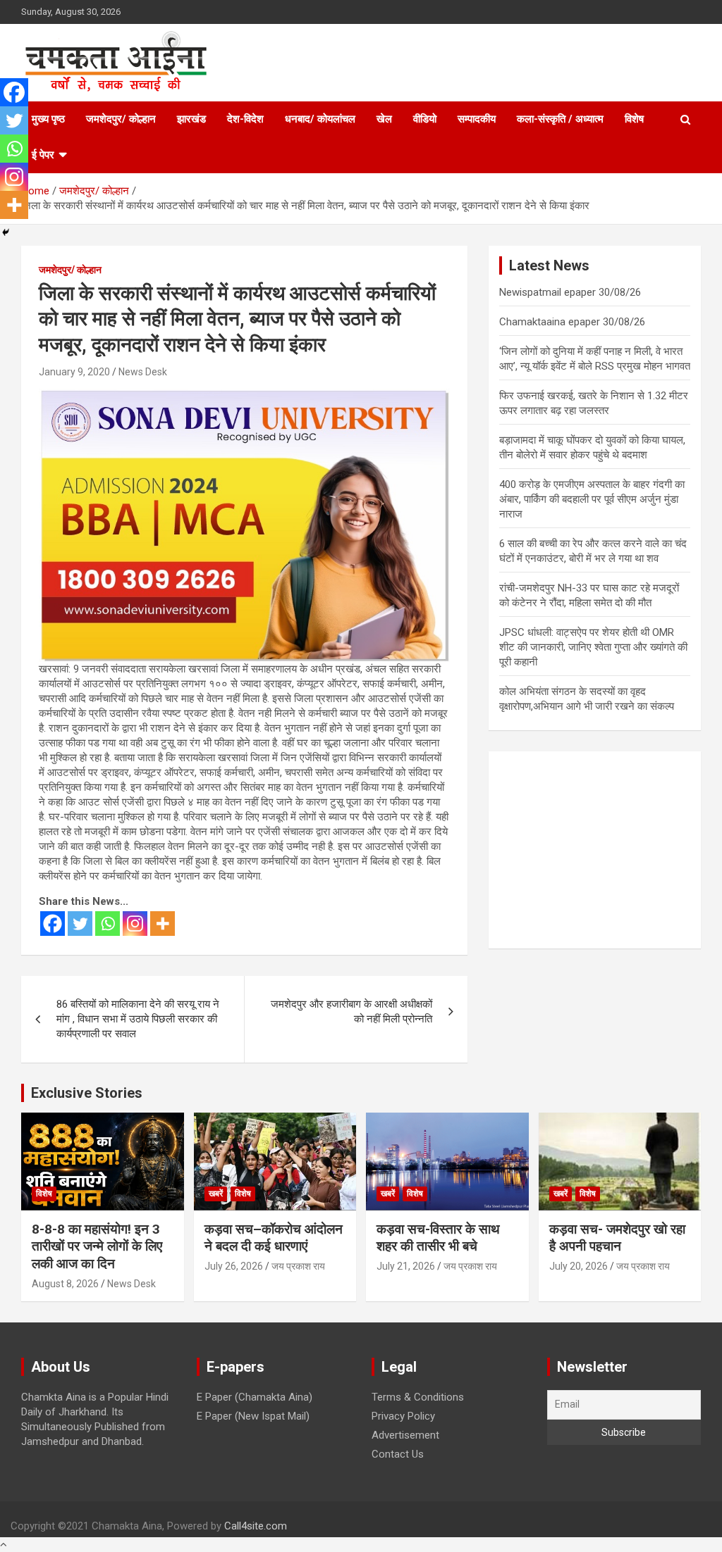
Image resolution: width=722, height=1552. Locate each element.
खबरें (216, 1194)
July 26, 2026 (233, 1266)
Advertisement (405, 1435)
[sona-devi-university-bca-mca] (244, 395)
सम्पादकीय (477, 119)
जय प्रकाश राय (298, 1266)
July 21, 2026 (406, 1266)
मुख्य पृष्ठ (48, 119)
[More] (162, 923)
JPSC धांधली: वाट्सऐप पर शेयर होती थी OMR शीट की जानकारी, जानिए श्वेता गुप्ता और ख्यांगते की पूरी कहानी (593, 647)
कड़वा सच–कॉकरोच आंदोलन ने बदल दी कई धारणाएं (273, 1238)
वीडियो (424, 119)
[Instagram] (135, 923)
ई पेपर (43, 155)
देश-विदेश (245, 119)
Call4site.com (255, 1526)
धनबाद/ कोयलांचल (320, 119)
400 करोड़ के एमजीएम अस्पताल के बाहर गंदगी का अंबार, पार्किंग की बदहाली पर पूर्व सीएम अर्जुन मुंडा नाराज (592, 499)
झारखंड (191, 119)
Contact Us (398, 1454)
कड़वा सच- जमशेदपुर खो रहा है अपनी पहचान (617, 1238)
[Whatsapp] (107, 923)
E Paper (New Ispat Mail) (253, 1416)
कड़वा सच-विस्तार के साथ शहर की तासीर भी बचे (438, 1238)
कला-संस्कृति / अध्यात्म (560, 119)
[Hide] (5, 232)
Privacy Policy (403, 1416)
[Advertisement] (594, 850)
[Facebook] (52, 923)
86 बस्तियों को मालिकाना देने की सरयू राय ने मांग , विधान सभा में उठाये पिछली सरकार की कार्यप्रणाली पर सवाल (137, 1019)
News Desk (142, 371)
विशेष (634, 119)
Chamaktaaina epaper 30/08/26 (572, 321)
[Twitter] (80, 923)
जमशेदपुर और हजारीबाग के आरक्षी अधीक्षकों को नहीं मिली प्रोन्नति (351, 1011)
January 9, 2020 (74, 371)
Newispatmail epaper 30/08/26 (570, 292)
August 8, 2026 (65, 1283)
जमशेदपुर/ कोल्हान (121, 119)
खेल (384, 119)
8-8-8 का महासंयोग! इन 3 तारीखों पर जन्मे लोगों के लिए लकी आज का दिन (97, 1246)
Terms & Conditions (418, 1397)
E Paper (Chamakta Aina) (254, 1397)
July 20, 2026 (578, 1266)
